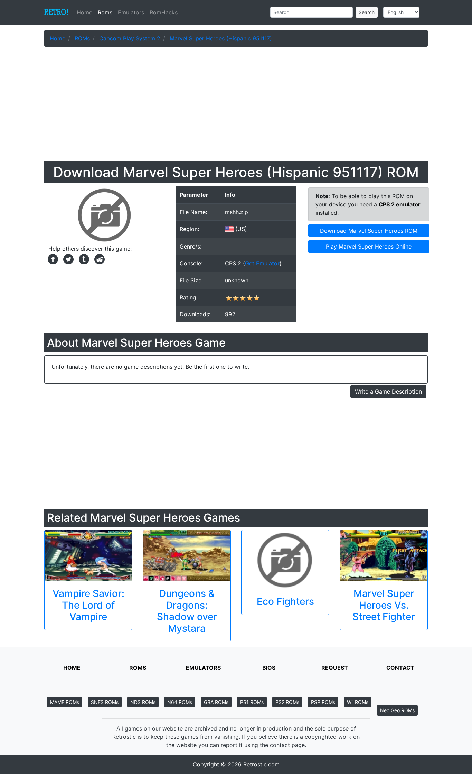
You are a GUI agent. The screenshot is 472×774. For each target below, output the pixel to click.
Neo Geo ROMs (397, 710)
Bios (268, 667)
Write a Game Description (388, 391)
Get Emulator (262, 263)
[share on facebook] (52, 258)
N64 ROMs (179, 702)
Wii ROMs (357, 702)
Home (86, 12)
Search (367, 12)
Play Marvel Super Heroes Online (369, 246)
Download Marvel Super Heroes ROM (368, 230)
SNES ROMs (105, 702)
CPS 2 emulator (400, 204)
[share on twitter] (67, 258)
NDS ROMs (142, 702)
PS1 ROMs (252, 702)
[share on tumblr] (83, 258)
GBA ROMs (216, 702)
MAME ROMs (64, 702)
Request (334, 667)
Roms (105, 12)
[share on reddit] (98, 258)
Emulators (131, 12)
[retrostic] (56, 12)
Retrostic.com (261, 764)
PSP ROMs (323, 702)
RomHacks (164, 12)
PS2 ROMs (287, 702)
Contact (400, 667)
